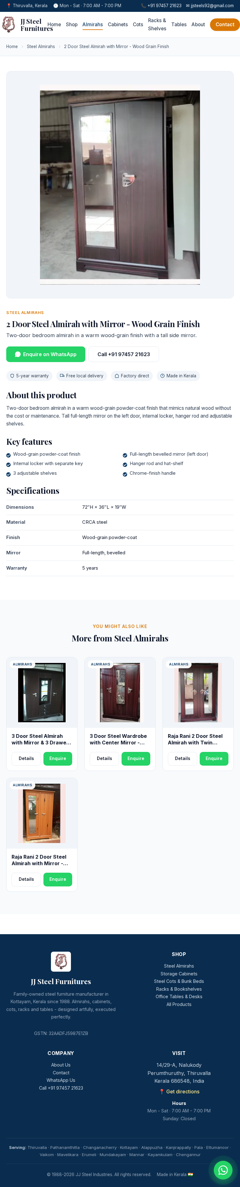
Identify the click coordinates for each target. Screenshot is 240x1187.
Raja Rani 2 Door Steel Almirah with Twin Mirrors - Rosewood (195, 743)
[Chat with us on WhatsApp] (223, 1170)
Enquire (57, 758)
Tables (179, 24)
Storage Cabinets (179, 973)
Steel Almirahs (41, 46)
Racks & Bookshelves (179, 989)
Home (54, 24)
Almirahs (92, 24)
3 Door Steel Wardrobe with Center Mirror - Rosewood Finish (118, 743)
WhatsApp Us (61, 1080)
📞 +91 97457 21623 (161, 5)
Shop (72, 24)
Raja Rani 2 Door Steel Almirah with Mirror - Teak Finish (39, 863)
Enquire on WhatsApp (50, 354)
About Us (61, 1064)
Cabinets (118, 24)
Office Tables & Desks (179, 996)
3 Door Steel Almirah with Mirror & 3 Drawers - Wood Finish (41, 743)
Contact (225, 24)
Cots (138, 24)
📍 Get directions (179, 1091)
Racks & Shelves (157, 24)
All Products (179, 1004)
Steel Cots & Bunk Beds (179, 981)
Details (26, 758)
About (198, 24)
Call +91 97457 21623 (124, 354)
